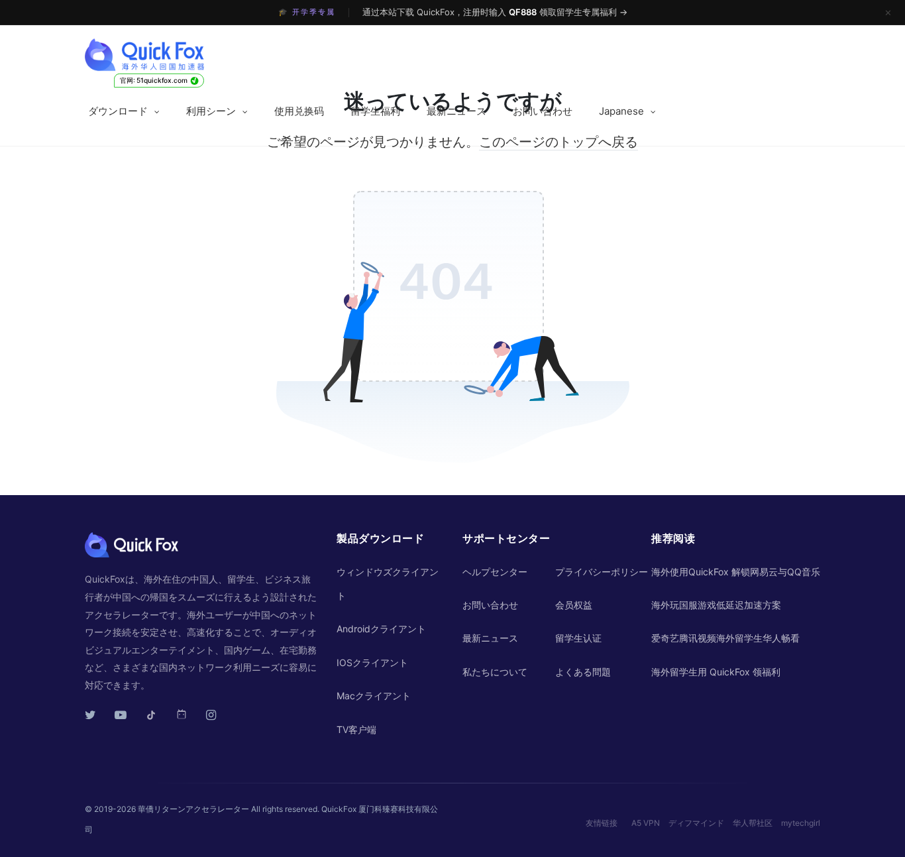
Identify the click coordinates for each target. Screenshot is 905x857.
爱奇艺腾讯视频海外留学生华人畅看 (725, 638)
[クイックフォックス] (169, 55)
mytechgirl (800, 823)
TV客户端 (356, 729)
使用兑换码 (299, 111)
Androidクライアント (381, 628)
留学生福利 (375, 111)
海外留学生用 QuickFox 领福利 (715, 671)
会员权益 (573, 604)
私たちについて (494, 671)
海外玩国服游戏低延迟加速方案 (716, 604)
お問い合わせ (542, 111)
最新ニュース (456, 111)
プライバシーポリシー (601, 571)
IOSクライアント (372, 662)
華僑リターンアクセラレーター (193, 809)
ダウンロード (118, 111)
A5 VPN (645, 823)
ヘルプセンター (494, 571)
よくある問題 (583, 671)
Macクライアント (374, 695)
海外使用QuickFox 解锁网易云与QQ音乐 (735, 571)
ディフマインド (696, 823)
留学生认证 (578, 638)
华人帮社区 (752, 823)
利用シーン (211, 111)
